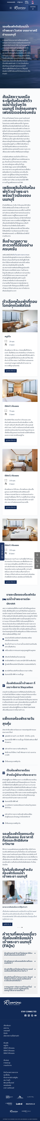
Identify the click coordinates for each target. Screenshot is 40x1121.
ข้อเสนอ (6, 1060)
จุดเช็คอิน (7, 1075)
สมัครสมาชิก (27, 2)
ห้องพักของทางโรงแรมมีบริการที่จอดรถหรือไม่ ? (18, 962)
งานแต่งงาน (8, 1065)
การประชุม (7, 1063)
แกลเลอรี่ (7, 1030)
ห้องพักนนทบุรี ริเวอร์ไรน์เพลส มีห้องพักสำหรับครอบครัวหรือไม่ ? (18, 954)
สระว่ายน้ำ (7, 1080)
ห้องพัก (6, 1043)
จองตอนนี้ (33, 7)
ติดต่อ (6, 1033)
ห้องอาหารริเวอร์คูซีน (11, 1077)
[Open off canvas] (11, 8)
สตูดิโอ (6, 1045)
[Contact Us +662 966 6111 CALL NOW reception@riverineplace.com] (37, 560)
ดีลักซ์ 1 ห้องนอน (9, 1048)
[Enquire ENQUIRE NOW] (37, 566)
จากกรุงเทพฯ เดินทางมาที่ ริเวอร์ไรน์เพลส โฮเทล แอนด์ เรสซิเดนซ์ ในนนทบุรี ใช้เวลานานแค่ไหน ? (18, 988)
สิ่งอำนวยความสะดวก (20, 254)
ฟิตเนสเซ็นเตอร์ (9, 1083)
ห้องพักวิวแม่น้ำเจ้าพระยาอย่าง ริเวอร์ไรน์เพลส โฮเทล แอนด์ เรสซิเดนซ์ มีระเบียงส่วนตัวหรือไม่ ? (18, 979)
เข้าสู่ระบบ (20, 2)
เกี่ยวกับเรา (7, 1025)
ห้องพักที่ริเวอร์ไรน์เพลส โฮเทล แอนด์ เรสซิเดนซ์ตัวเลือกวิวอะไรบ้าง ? (18, 970)
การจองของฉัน (11, 2)
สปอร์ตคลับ (7, 1085)
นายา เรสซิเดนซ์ (9, 1088)
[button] (5, 902)
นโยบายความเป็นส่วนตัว (11, 1036)
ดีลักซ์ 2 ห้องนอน (9, 1050)
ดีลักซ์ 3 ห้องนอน (9, 1053)
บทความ (6, 1028)
